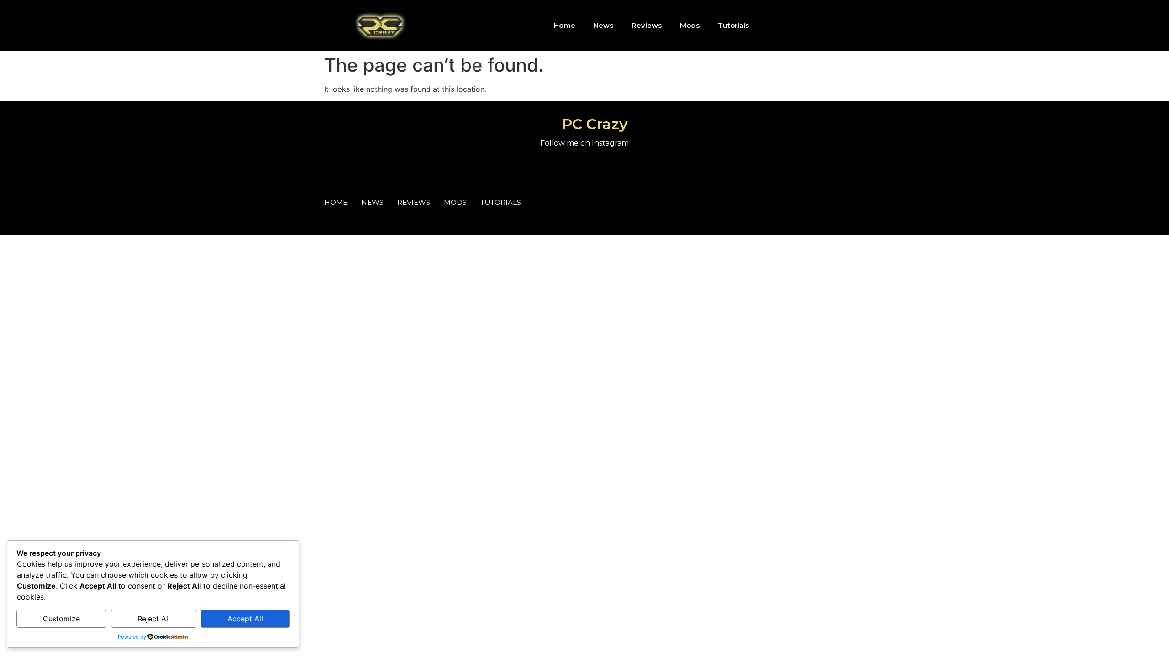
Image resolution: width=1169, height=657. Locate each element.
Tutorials (733, 25)
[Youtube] (813, 25)
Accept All (245, 618)
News (603, 25)
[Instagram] (788, 25)
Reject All (153, 618)
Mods (690, 25)
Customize (61, 618)
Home (564, 25)
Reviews (647, 25)
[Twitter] (838, 206)
